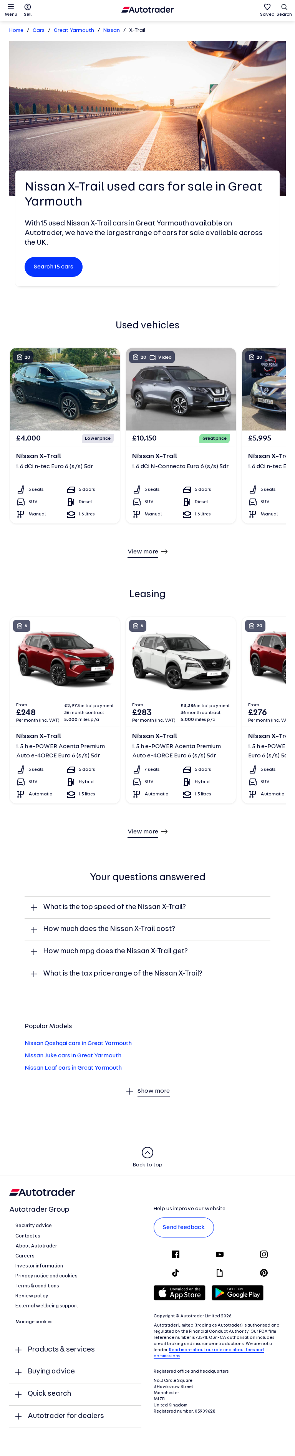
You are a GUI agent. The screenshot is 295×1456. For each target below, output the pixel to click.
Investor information (39, 1266)
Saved (267, 14)
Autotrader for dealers (66, 1416)
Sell (27, 14)
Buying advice (51, 1371)
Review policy (31, 1296)
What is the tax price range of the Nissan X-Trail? (122, 973)
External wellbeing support (46, 1306)
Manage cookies (34, 1322)
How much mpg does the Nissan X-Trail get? (115, 951)
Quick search (49, 1394)
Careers (25, 1256)
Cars (39, 30)
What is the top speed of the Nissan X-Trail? (114, 907)
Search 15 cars (53, 267)
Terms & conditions (37, 1286)
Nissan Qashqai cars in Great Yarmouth (78, 1043)
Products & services (61, 1349)
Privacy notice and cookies (46, 1276)
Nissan (111, 30)
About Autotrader (36, 1246)
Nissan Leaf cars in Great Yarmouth (73, 1068)
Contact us (27, 1236)
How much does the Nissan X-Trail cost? (109, 929)
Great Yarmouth (74, 30)
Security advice (33, 1225)
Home (16, 30)
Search (284, 14)
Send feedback (184, 1227)
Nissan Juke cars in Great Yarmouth (73, 1056)
